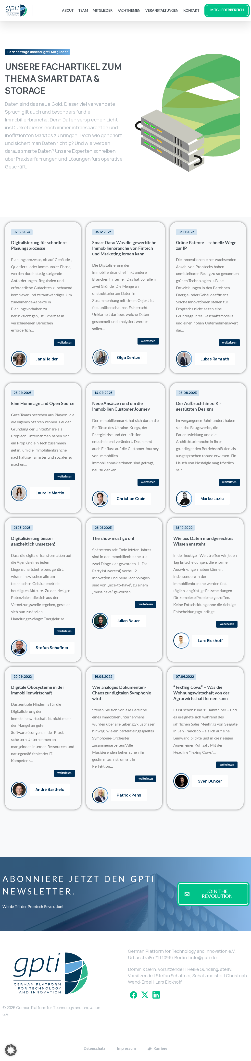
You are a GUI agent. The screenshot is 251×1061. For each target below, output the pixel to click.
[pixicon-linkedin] (156, 994)
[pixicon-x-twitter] (145, 994)
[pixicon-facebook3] (133, 994)
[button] (11, 1050)
